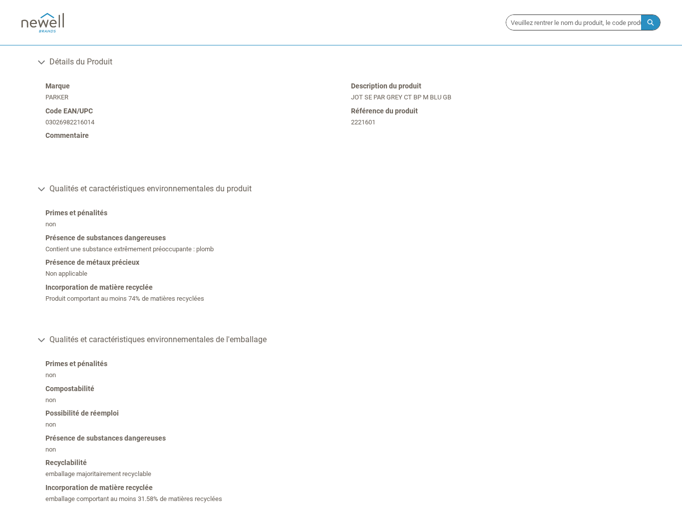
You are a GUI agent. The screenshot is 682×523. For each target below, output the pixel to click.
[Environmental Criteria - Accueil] (42, 22)
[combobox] (573, 22)
